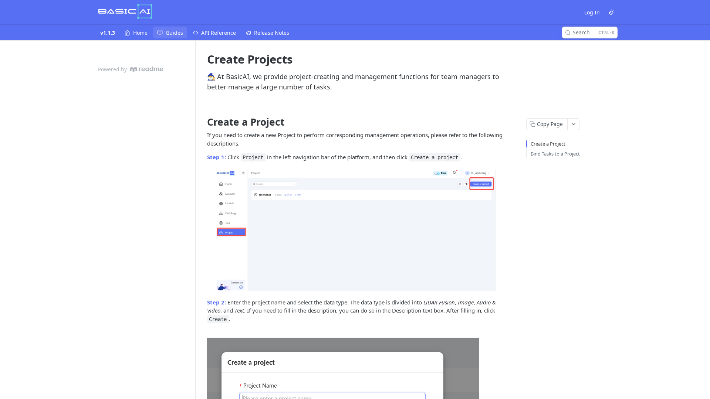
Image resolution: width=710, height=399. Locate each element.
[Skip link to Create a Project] (202, 122)
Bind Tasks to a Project (555, 153)
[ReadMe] (146, 69)
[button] (355, 230)
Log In (592, 12)
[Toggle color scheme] (612, 12)
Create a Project (548, 143)
